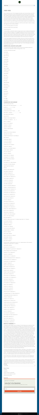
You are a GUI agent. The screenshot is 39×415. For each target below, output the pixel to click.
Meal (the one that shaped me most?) (9, 373)
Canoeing (5, 369)
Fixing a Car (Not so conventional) (9, 372)
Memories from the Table (8, 375)
